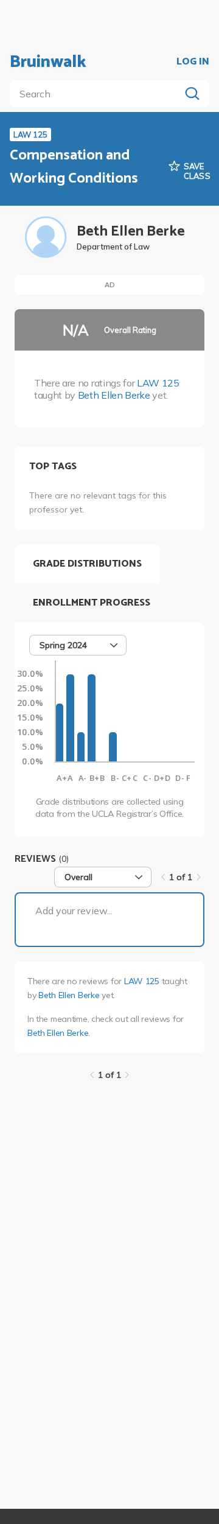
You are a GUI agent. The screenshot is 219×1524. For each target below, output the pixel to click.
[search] (97, 93)
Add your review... (74, 910)
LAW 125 (158, 383)
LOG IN (192, 62)
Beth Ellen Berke (114, 395)
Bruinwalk (48, 62)
